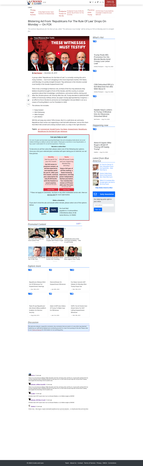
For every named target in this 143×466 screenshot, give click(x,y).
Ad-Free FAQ (51, 195)
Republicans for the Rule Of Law (49, 131)
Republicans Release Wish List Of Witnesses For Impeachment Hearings (37, 284)
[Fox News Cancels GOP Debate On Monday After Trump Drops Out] (79, 274)
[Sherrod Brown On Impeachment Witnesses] (58, 274)
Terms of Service (36, 330)
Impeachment (73, 129)
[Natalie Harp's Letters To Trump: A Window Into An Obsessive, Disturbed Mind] (104, 101)
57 (94, 41)
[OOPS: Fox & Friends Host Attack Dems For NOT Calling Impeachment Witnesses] (79, 298)
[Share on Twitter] (28, 100)
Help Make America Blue (103, 188)
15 (94, 129)
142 (28, 104)
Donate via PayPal (54, 210)
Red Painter (38, 73)
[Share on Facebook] (28, 95)
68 (94, 96)
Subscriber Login (110, 4)
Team (67, 463)
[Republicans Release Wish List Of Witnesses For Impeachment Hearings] (38, 274)
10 (29, 270)
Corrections (112, 463)
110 (29, 293)
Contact (80, 463)
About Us (73, 463)
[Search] (103, 2)
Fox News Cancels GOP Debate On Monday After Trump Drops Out (79, 284)
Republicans (82, 129)
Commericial (44, 129)
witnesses (63, 131)
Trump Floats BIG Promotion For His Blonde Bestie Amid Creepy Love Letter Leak (102, 59)
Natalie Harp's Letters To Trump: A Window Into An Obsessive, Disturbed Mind (103, 113)
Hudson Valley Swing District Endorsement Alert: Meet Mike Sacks (106, 175)
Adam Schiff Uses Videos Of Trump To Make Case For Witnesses (58, 308)
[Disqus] (58, 391)
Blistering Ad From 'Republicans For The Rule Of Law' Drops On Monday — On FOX (67, 22)
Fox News (63, 129)
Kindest (43, 214)
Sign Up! (98, 209)
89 (94, 71)
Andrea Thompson (98, 66)
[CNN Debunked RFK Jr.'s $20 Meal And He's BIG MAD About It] (104, 76)
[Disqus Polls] (59, 351)
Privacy (99, 463)
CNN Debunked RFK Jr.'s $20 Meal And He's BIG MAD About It (104, 86)
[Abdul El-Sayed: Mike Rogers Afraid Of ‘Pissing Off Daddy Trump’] (104, 134)
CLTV (44, 2)
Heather (96, 152)
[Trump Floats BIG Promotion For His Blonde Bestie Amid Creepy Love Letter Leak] (104, 46)
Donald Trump (55, 129)
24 (71, 293)
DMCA (105, 463)
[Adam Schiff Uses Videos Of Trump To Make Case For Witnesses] (58, 298)
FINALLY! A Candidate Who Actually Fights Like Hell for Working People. (107, 182)
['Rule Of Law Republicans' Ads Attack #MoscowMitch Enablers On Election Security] (38, 298)
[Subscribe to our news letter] (100, 2)
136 (71, 270)
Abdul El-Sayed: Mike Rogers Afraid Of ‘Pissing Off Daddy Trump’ (102, 145)
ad (39, 129)
